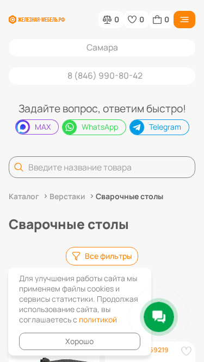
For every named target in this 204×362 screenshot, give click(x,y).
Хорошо (79, 341)
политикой (98, 319)
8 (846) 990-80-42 (105, 75)
